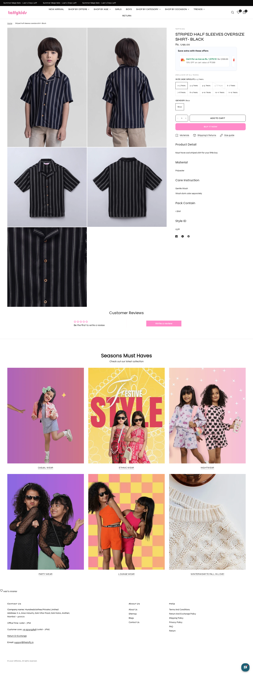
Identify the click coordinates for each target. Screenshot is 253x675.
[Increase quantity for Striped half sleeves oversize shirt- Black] (186, 118)
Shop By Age (101, 9)
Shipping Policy (176, 618)
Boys (129, 9)
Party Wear (45, 574)
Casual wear (45, 468)
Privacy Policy (175, 622)
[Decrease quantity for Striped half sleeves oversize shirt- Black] (178, 118)
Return (126, 15)
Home (9, 23)
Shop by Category (147, 9)
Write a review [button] (163, 323)
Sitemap (133, 613)
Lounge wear (126, 574)
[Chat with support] (245, 667)
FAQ (171, 626)
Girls (118, 9)
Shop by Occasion (176, 9)
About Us (134, 604)
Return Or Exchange (17, 636)
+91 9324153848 (29, 629)
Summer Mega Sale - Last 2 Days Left (52, 3)
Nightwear (207, 468)
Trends (198, 9)
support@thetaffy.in (24, 642)
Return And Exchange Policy (182, 613)
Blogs (131, 618)
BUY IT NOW (210, 126)
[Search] (232, 12)
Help (172, 604)
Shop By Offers (77, 9)
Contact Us (134, 622)
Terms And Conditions (179, 609)
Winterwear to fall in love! (207, 574)
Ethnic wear (126, 468)
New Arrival (56, 9)
